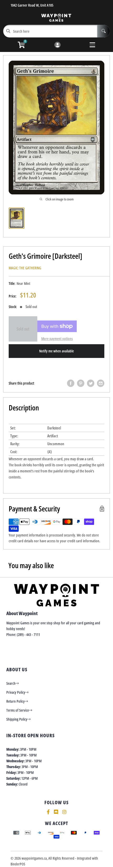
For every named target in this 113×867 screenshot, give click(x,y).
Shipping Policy (16, 719)
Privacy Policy (15, 692)
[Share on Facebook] (70, 383)
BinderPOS (18, 863)
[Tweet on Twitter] (90, 383)
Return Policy (15, 701)
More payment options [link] (57, 338)
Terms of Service (17, 710)
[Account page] (57, 45)
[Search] (103, 31)
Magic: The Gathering (25, 267)
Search (11, 683)
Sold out (23, 329)
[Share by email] (100, 383)
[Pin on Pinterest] (80, 383)
